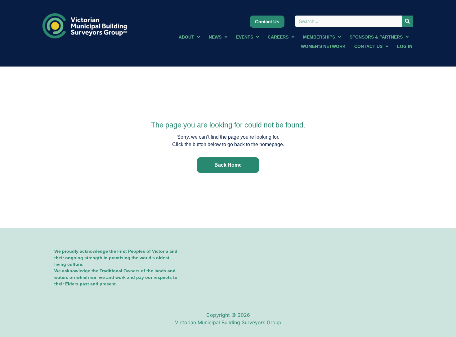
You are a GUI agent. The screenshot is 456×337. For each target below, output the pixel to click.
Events (244, 37)
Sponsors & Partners (376, 37)
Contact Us (368, 46)
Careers (278, 37)
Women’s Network (323, 46)
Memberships (319, 37)
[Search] (407, 21)
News (215, 37)
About (186, 37)
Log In (404, 46)
